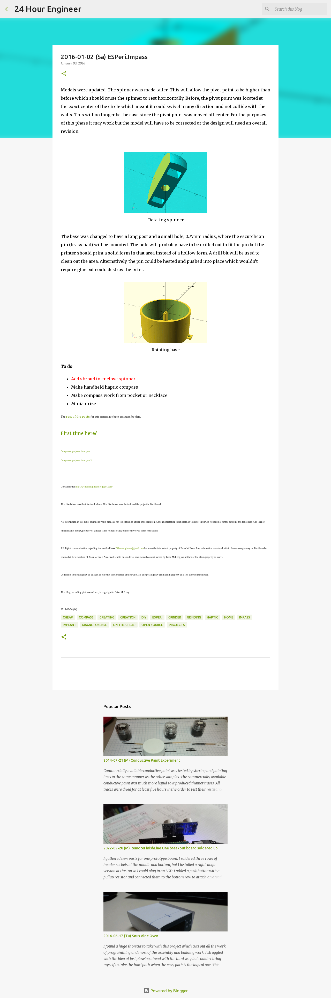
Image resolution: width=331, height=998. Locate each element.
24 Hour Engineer (47, 8)
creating (107, 617)
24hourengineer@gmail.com (130, 548)
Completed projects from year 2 (76, 460)
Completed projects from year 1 (76, 451)
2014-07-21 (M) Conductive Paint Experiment (141, 760)
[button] (64, 73)
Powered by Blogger (168, 990)
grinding (194, 617)
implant (69, 625)
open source (152, 625)
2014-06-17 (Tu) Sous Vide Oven (130, 936)
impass (244, 617)
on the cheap (124, 625)
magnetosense (94, 625)
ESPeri (157, 617)
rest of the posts (78, 416)
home (228, 617)
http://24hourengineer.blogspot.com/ (94, 486)
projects (177, 625)
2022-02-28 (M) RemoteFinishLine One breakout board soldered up (160, 848)
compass (86, 617)
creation (128, 617)
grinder (174, 617)
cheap (68, 617)
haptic (212, 617)
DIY (143, 617)
